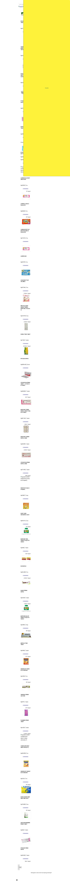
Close (19, 867)
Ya (47, 875)
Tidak (49, 875)
